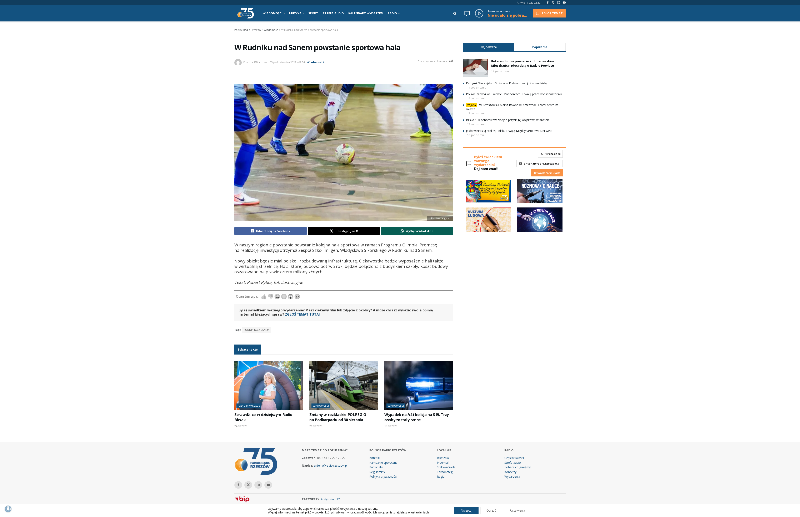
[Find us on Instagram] (558, 2)
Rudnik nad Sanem (256, 330)
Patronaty (376, 467)
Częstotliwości (514, 458)
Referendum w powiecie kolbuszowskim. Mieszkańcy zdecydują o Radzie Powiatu (523, 63)
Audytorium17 (330, 499)
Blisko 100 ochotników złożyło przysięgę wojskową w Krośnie (508, 120)
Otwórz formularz (547, 173)
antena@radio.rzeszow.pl (542, 163)
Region (441, 476)
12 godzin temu (500, 71)
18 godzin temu (476, 135)
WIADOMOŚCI (272, 13)
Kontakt (374, 458)
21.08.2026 (315, 426)
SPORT (313, 13)
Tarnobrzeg (444, 472)
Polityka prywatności (383, 476)
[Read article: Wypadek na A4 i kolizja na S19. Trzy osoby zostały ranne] (418, 385)
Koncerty (510, 472)
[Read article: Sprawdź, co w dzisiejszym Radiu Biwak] (268, 385)
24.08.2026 (240, 426)
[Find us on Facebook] (548, 2)
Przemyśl (443, 463)
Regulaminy (377, 472)
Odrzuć (491, 510)
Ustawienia (517, 510)
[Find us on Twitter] (552, 2)
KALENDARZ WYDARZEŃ (365, 13)
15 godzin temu (476, 113)
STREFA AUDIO (333, 13)
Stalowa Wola (446, 467)
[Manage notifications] (8, 509)
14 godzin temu (476, 87)
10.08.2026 (390, 426)
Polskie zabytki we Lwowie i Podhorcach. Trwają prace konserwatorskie (514, 94)
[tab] (488, 47)
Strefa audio (512, 463)
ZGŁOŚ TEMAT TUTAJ (302, 314)
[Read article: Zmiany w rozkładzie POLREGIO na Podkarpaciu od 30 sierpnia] (343, 385)
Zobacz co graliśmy (517, 467)
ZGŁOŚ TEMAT (552, 13)
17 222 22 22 (552, 154)
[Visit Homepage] (245, 13)
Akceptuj (466, 510)
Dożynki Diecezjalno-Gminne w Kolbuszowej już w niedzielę (506, 83)
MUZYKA (295, 13)
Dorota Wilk (251, 62)
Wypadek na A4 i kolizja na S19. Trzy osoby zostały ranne (416, 417)
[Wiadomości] (467, 13)
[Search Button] (454, 13)
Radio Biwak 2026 (249, 405)
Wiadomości (315, 62)
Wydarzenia (512, 476)
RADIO (392, 13)
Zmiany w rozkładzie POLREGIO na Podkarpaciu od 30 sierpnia (337, 417)
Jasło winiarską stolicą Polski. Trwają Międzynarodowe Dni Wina (509, 131)
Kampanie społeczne (383, 463)
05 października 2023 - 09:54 (287, 62)
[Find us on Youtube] (564, 2)
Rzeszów (443, 458)
